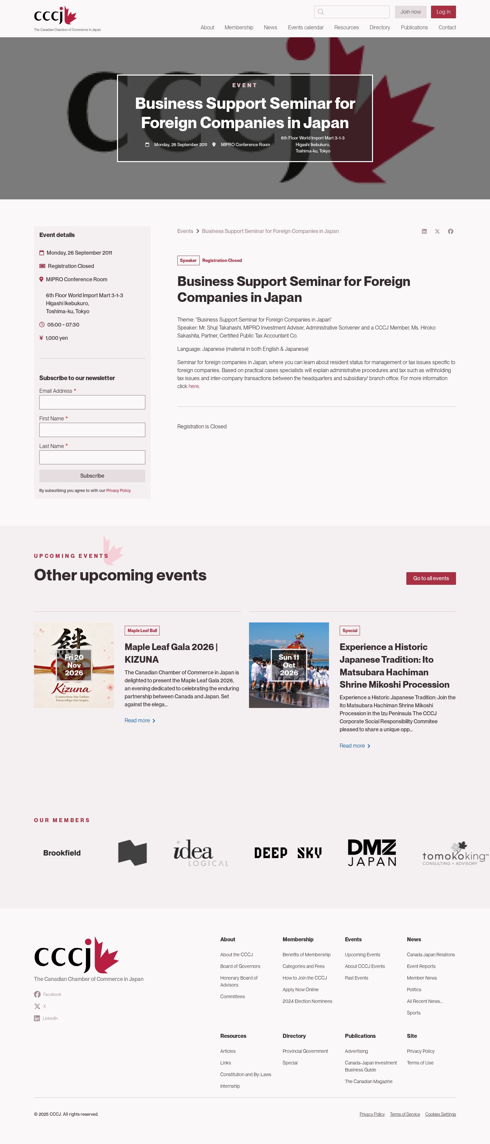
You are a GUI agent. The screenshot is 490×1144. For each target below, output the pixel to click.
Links (225, 1062)
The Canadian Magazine (369, 1081)
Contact (447, 27)
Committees (232, 996)
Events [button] (353, 939)
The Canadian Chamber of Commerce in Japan (67, 30)
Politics (414, 989)
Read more (137, 720)
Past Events (356, 978)
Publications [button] (414, 27)
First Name (51, 418)
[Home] (67, 15)
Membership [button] (239, 27)
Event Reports (421, 966)
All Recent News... (425, 1001)
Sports (414, 1013)
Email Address (55, 391)
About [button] (207, 27)
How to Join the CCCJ (305, 978)
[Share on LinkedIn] (424, 231)
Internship (230, 1086)
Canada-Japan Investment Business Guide (371, 1066)
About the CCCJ (236, 954)
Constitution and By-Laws (245, 1074)
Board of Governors (240, 966)
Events (185, 231)
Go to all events (431, 578)
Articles (228, 1051)
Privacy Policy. (118, 490)
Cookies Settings (440, 1114)
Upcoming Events (362, 954)
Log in (443, 12)
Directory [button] (380, 27)
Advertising (356, 1051)
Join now (411, 12)
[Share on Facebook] (450, 231)
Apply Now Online (301, 989)
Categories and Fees (304, 966)
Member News (422, 978)
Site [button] (412, 1036)
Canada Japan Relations (431, 954)
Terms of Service (405, 1114)
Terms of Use (420, 1062)
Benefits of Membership (307, 954)
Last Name (51, 446)
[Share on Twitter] (437, 231)
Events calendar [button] (306, 27)
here (194, 386)
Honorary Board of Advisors (239, 981)
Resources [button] (346, 27)
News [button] (270, 27)
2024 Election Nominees (307, 1001)
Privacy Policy (421, 1051)
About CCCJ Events (365, 966)
